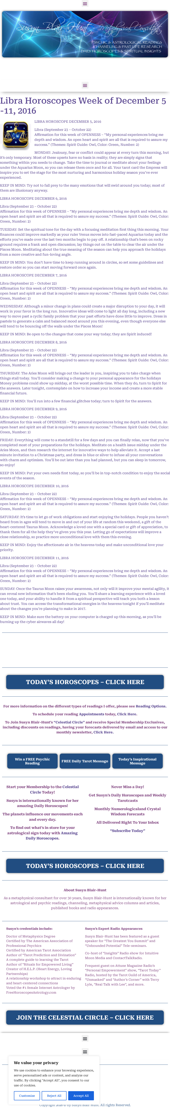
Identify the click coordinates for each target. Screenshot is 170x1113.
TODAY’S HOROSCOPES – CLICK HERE (85, 866)
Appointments (91, 714)
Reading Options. (151, 706)
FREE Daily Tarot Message (85, 761)
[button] (85, 3)
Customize (27, 1095)
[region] (54, 1080)
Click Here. (104, 732)
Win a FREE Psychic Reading (32, 761)
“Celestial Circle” (69, 722)
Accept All (81, 1095)
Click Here (126, 714)
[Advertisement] (85, 68)
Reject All (54, 1095)
